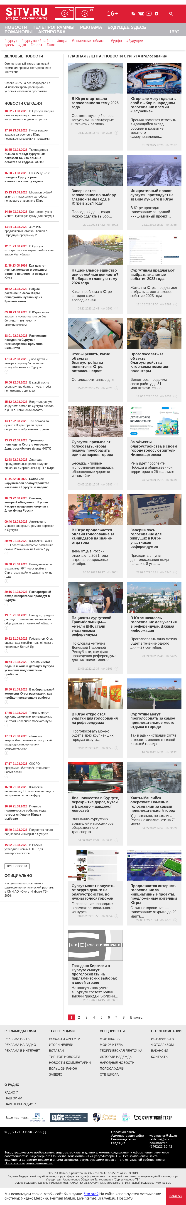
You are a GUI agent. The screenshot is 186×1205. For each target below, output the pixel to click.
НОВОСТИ (16, 27)
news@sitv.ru (159, 1143)
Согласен (175, 1196)
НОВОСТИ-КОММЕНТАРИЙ (70, 1062)
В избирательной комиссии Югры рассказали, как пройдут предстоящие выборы (29, 693)
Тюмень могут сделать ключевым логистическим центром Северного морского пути (28, 717)
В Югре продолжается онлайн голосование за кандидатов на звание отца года (93, 536)
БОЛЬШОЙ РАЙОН (63, 1068)
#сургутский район (37, 41)
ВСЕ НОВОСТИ (17, 866)
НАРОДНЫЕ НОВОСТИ (117, 1062)
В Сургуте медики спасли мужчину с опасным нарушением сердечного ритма (29, 115)
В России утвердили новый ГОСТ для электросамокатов (24, 849)
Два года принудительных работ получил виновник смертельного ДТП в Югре (29, 464)
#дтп (22, 45)
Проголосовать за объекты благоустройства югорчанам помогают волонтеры (150, 362)
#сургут (11, 41)
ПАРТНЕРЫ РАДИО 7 (20, 1104)
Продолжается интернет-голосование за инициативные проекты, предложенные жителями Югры (153, 894)
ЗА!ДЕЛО (55, 1074)
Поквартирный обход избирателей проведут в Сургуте (28, 596)
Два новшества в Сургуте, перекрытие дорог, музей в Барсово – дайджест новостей (95, 804)
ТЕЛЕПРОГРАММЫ (54, 27)
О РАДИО (12, 1084)
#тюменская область (89, 41)
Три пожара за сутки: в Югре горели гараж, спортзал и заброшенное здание (27, 425)
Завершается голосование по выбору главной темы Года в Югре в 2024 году (94, 197)
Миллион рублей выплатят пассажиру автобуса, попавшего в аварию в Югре (28, 196)
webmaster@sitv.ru (163, 1135)
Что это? (91, 1194)
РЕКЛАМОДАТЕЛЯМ (20, 1031)
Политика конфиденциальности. (29, 1163)
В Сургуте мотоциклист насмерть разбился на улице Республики (29, 250)
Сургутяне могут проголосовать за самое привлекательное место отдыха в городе (152, 720)
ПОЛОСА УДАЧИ (112, 1068)
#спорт (36, 45)
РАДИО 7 (11, 1092)
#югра (62, 41)
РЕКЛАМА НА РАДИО (20, 1045)
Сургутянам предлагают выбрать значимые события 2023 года (152, 274)
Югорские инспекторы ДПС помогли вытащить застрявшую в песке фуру (29, 791)
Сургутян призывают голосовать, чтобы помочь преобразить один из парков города (92, 448)
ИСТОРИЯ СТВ (162, 1039)
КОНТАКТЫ (159, 1057)
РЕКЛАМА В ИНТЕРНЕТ (22, 1050)
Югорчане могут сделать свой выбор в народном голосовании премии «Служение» (153, 105)
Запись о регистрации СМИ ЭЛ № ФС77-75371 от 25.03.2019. (99, 1173)
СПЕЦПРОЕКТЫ (112, 1031)
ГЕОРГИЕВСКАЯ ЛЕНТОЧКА (121, 1050)
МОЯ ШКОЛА (110, 1039)
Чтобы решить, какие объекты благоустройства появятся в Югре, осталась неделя (91, 362)
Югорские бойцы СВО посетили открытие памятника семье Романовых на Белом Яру (29, 545)
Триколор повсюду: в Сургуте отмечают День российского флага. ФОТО (28, 444)
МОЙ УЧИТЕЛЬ (111, 1045)
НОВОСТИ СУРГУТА (64, 1039)
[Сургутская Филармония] (39, 1117)
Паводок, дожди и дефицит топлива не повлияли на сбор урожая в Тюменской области (29, 619)
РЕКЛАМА (91, 27)
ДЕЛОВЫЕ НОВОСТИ (24, 56)
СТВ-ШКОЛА (109, 1074)
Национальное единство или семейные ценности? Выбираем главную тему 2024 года (95, 276)
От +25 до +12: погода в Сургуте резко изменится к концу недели (27, 177)
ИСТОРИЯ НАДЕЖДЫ (116, 1057)
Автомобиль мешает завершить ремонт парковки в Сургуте (29, 526)
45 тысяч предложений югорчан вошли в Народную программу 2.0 (26, 231)
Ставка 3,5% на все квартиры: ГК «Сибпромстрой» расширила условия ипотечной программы (27, 87)
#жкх (51, 45)
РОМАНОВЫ (19, 32)
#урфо (116, 41)
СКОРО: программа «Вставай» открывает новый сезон (27, 768)
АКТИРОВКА (52, 32)
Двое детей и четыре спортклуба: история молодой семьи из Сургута (26, 363)
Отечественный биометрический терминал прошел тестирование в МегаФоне (28, 68)
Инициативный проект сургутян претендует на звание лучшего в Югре (152, 195)
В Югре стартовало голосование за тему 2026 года (95, 103)
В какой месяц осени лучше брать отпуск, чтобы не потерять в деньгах (28, 386)
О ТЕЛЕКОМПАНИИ (166, 1031)
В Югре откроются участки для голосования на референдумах (95, 718)
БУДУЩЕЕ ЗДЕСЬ (127, 27)
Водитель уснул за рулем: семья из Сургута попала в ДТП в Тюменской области (29, 406)
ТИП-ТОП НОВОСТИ (64, 1057)
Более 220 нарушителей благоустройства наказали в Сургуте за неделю (27, 483)
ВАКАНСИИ (159, 1050)
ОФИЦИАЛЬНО (18, 876)
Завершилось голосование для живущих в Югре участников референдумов (146, 538)
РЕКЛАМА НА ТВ (17, 1039)
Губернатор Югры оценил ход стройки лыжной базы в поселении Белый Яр (29, 642)
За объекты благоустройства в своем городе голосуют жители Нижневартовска (153, 448)
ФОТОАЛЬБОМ (162, 1045)
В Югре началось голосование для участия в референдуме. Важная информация (153, 624)
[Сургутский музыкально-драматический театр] (155, 1117)
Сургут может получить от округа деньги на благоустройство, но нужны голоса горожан (93, 892)
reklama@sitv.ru (161, 1139)
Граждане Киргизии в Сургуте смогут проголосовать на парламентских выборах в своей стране (94, 974)
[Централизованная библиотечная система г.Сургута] (71, 1117)
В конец (136, 1017)
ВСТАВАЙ (56, 1050)
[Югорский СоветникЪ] (107, 1117)
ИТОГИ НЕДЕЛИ (61, 1045)
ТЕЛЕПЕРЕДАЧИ (62, 1031)
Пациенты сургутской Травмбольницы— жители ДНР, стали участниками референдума (91, 626)
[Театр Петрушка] (128, 1117)
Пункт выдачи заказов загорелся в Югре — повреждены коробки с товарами (27, 134)
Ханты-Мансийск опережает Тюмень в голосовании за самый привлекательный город (152, 804)
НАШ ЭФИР (13, 1098)
